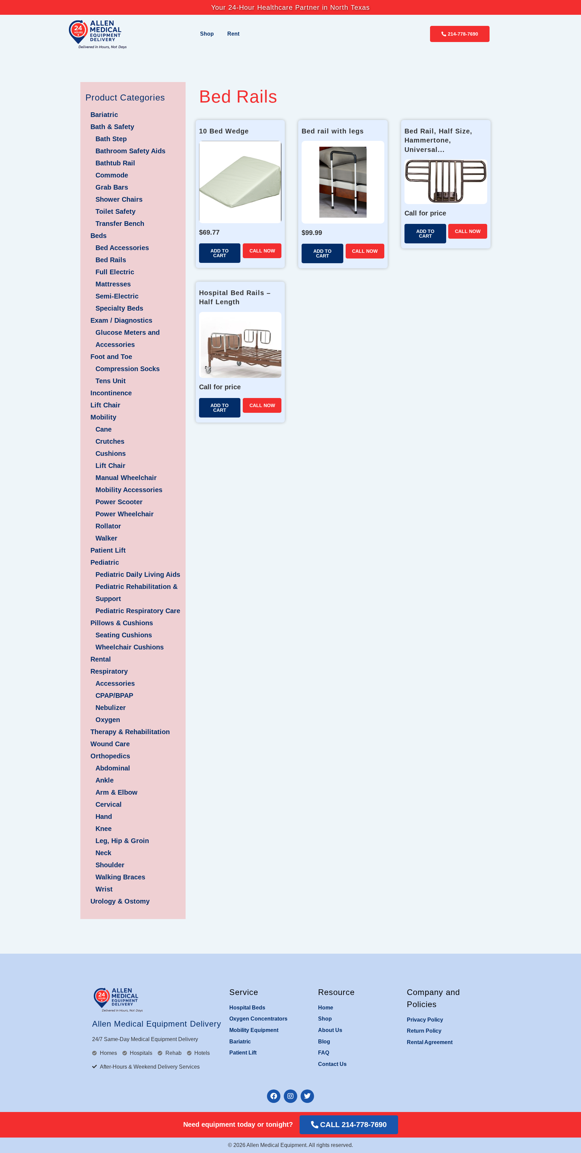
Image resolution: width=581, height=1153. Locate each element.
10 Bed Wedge (224, 131)
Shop (207, 34)
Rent (233, 34)
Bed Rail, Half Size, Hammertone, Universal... (438, 140)
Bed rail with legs (333, 131)
